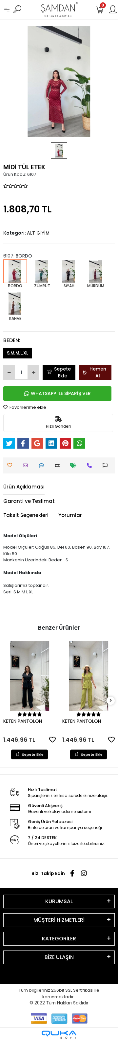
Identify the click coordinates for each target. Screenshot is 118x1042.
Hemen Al (97, 372)
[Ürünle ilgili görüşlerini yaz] (43, 465)
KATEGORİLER (59, 938)
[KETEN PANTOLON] (29, 675)
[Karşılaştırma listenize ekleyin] (59, 465)
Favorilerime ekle (27, 407)
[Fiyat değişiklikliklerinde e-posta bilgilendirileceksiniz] (75, 465)
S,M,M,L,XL (17, 353)
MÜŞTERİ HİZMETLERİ (59, 920)
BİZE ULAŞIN (59, 957)
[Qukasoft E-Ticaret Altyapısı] (59, 1035)
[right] (110, 701)
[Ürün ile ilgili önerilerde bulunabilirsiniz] (106, 465)
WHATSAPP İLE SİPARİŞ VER (61, 393)
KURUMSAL (59, 901)
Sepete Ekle (62, 372)
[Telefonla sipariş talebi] (91, 465)
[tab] (24, 487)
